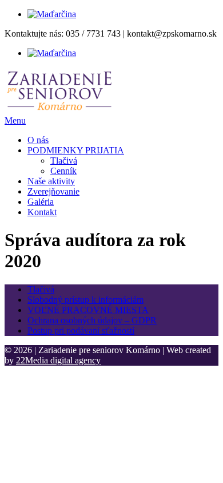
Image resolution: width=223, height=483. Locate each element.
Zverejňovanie (53, 191)
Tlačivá (63, 160)
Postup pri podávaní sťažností (80, 330)
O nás (38, 140)
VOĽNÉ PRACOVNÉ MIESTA (88, 310)
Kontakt (42, 212)
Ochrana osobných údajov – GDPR (92, 320)
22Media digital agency (58, 360)
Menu (15, 120)
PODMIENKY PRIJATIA (75, 150)
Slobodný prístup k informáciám (85, 299)
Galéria (40, 202)
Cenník (63, 171)
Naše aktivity (51, 181)
